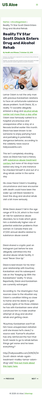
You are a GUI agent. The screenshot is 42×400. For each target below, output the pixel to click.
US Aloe (10, 4)
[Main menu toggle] (37, 4)
